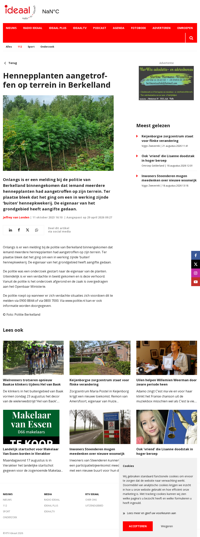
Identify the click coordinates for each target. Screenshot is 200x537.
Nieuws (11, 28)
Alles (9, 46)
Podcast (99, 28)
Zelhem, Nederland (60, 11)
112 (20, 46)
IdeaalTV (80, 28)
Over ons (91, 499)
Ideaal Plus (57, 28)
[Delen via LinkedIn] (10, 230)
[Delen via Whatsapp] (36, 230)
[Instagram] (195, 272)
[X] (195, 264)
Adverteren (162, 28)
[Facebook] (195, 255)
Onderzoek (47, 46)
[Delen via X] (27, 230)
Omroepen (185, 28)
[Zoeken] (191, 38)
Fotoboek (138, 28)
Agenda (118, 28)
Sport (31, 46)
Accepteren (138, 526)
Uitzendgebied (94, 505)
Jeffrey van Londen (16, 217)
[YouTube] (195, 281)
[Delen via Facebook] (19, 230)
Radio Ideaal (32, 28)
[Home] (19, 11)
